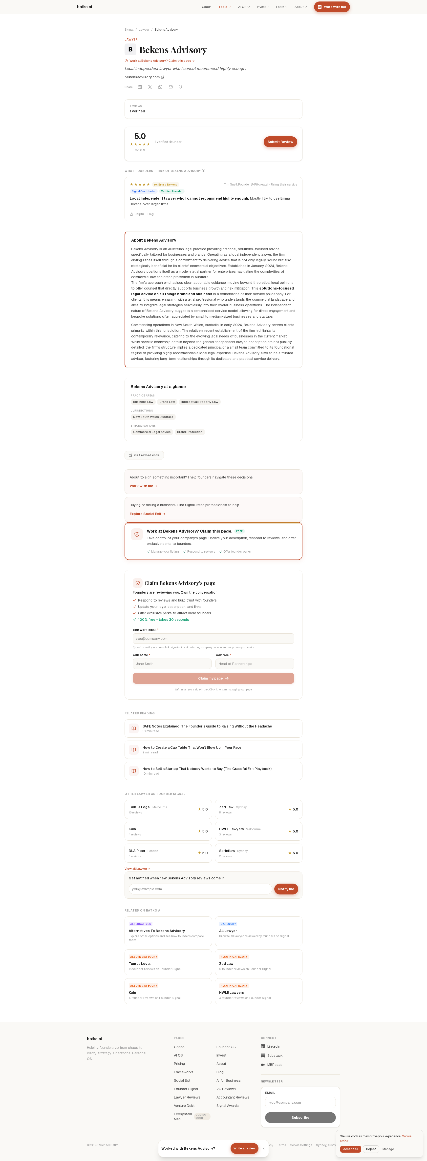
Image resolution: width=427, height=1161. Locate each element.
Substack (275, 1055)
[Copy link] (181, 87)
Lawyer (144, 30)
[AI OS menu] (248, 6)
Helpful (140, 214)
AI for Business (228, 1080)
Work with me (335, 7)
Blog (220, 1072)
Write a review (245, 1148)
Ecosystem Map (190, 1116)
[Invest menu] (267, 6)
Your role (223, 655)
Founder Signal (186, 1089)
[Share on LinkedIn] (139, 87)
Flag (151, 214)
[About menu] (305, 6)
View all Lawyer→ (137, 869)
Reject (371, 1149)
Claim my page (210, 678)
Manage (388, 1149)
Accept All (350, 1149)
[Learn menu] (286, 6)
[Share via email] (170, 87)
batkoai (84, 6)
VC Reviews (226, 1089)
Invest (261, 7)
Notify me (286, 889)
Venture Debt (184, 1105)
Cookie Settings (301, 1145)
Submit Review (280, 142)
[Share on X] (150, 87)
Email (270, 1093)
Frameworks (183, 1072)
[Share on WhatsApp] (160, 87)
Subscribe (300, 1117)
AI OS (242, 7)
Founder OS (226, 1047)
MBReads (274, 1064)
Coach (207, 7)
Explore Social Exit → (147, 514)
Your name (141, 655)
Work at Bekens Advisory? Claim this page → (162, 61)
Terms (281, 1145)
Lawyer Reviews (187, 1097)
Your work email (146, 630)
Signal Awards (227, 1105)
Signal (129, 30)
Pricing (179, 1063)
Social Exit (182, 1080)
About (299, 7)
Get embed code (147, 455)
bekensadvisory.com (142, 77)
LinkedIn (273, 1046)
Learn (280, 7)
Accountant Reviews (232, 1097)
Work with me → (143, 486)
